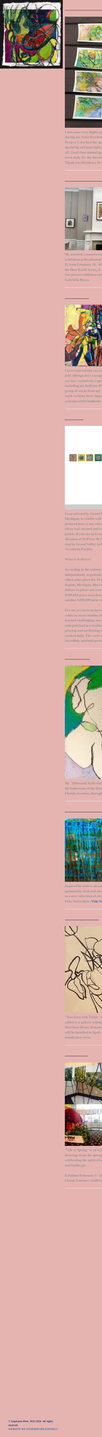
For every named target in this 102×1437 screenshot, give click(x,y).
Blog (13, 137)
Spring (15, 81)
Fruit (13, 97)
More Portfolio (25, 105)
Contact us (20, 161)
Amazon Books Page (28, 153)
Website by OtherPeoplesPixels (33, 1429)
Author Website (24, 145)
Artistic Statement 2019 (32, 169)
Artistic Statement (28, 113)
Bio (11, 129)
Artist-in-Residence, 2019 (33, 73)
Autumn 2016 (20, 89)
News (13, 121)
